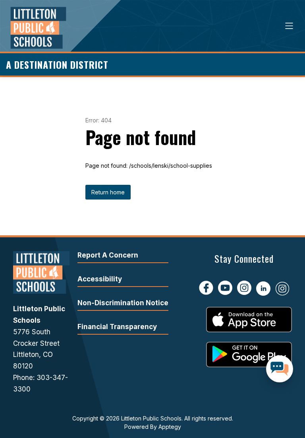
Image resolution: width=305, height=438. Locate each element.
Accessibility (99, 279)
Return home (108, 192)
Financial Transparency (117, 327)
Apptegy (169, 426)
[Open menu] (289, 26)
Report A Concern (107, 255)
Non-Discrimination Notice (122, 303)
